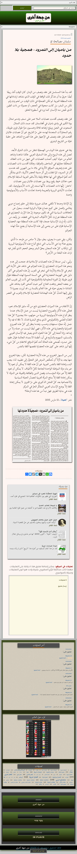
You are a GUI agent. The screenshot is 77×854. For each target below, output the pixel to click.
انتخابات (8, 770)
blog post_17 (68, 668)
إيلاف (70, 772)
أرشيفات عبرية (63, 770)
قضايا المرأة (45, 777)
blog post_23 (68, 680)
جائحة (20, 772)
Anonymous (68, 649)
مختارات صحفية (18, 780)
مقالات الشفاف (38, 782)
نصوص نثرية (63, 784)
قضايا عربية (33, 777)
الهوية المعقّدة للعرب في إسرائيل (44, 493)
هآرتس (54, 784)
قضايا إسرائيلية (56, 777)
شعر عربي (8, 774)
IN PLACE (38, 837)
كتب (14, 777)
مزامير (7, 780)
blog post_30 (68, 656)
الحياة (63, 399)
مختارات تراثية (44, 780)
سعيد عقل (38, 774)
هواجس (47, 784)
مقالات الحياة (51, 782)
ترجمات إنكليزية (50, 772)
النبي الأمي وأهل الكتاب (19, 770)
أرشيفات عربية (54, 770)
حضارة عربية (69, 774)
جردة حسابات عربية (49, 546)
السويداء (30, 770)
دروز (54, 774)
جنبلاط (7, 772)
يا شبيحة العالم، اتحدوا (48, 505)
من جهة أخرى (38, 804)
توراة (27, 772)
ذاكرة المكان (47, 774)
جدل (14, 772)
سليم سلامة (68, 686)
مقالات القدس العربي (26, 782)
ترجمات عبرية (38, 772)
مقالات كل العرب (14, 782)
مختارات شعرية (30, 780)
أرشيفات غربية (44, 770)
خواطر (60, 774)
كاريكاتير (21, 777)
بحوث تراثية (61, 772)
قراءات (66, 777)
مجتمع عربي (61, 779)
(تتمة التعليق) (62, 658)
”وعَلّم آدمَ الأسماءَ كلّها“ (48, 531)
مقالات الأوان (62, 782)
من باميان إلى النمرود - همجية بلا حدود (62, 35)
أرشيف (71, 770)
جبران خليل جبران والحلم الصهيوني (44, 519)
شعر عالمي (30, 774)
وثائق (40, 784)
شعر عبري (19, 774)
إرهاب (37, 770)
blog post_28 (68, 692)
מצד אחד (38, 820)
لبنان (9, 777)
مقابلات (70, 782)
